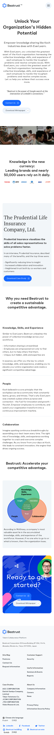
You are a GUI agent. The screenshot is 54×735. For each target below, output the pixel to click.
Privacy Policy (32, 705)
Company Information (36, 689)
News (29, 696)
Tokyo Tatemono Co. (11, 697)
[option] (14, 732)
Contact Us (7, 663)
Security (30, 659)
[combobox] (7, 732)
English (5, 720)
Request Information (11, 667)
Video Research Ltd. (11, 705)
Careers (30, 692)
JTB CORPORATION (11, 702)
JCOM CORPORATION (12, 699)
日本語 (14, 720)
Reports (30, 676)
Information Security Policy (38, 709)
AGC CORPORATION (11, 689)
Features (6, 659)
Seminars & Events (34, 672)
